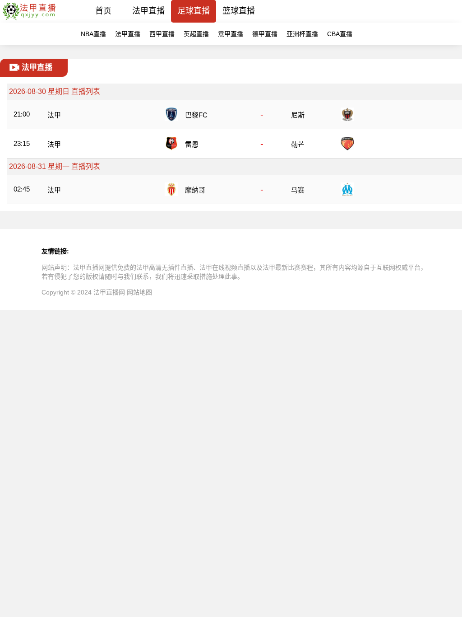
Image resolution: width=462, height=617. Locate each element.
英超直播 (196, 33)
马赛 (298, 190)
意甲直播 (230, 33)
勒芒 (298, 144)
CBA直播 (339, 33)
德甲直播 (264, 33)
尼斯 (298, 115)
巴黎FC (196, 115)
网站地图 (139, 292)
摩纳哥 (195, 190)
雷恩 (192, 144)
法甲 (54, 115)
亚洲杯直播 (302, 33)
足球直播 (193, 10)
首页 (103, 10)
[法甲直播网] (29, 20)
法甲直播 (148, 10)
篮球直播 (238, 10)
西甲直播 (162, 33)
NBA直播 (93, 33)
